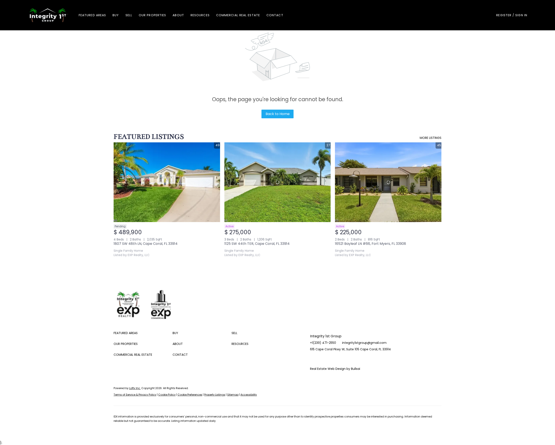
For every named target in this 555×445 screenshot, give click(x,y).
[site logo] (132, 298)
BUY (116, 15)
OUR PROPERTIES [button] (152, 15)
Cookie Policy (167, 394)
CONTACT (274, 15)
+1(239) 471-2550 (323, 343)
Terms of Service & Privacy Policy (135, 394)
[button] (48, 15)
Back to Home (278, 113)
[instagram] (322, 359)
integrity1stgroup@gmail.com (364, 343)
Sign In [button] (521, 15)
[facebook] (313, 359)
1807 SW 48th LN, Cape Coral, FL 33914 (146, 243)
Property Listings (214, 394)
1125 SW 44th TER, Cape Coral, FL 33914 (257, 243)
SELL (129, 15)
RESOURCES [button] (200, 15)
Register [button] (503, 15)
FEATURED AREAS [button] (92, 15)
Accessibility (248, 394)
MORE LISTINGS (430, 138)
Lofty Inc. (135, 388)
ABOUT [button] (178, 15)
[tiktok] (330, 359)
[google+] (339, 359)
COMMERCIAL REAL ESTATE (238, 15)
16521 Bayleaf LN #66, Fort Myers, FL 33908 (370, 243)
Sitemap (232, 394)
